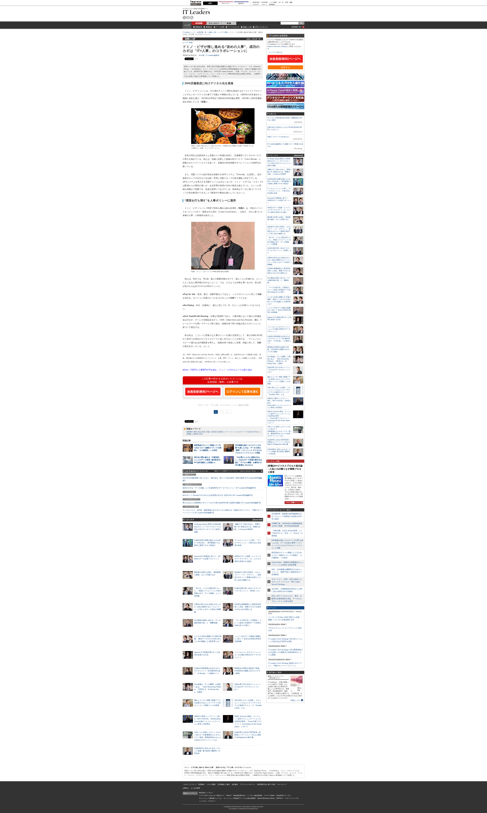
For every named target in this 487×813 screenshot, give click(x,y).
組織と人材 (247, 27)
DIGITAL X (279, 798)
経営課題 (199, 23)
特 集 (229, 23)
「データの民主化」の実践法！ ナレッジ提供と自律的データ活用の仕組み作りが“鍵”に (248, 622)
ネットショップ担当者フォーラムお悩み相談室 (240, 798)
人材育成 (214, 432)
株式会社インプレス (206, 793)
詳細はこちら (295, 700)
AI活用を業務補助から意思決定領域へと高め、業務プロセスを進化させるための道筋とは (247, 606)
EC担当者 (265, 2)
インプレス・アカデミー (207, 801)
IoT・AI (281, 2)
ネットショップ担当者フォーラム (210, 798)
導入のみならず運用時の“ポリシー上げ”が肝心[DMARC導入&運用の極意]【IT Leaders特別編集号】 (222, 503)
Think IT (229, 795)
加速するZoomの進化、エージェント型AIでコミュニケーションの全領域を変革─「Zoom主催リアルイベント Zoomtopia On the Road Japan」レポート (248, 721)
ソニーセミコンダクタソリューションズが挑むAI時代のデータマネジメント (247, 654)
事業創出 (209, 27)
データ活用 (220, 27)
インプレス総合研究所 (254, 795)
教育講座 (272, 4)
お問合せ (186, 788)
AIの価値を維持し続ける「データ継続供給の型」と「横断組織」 (278, 280)
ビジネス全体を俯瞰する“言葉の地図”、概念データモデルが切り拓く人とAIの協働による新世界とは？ (207, 638)
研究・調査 (288, 2)
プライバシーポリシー (247, 784)
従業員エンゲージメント (226, 432)
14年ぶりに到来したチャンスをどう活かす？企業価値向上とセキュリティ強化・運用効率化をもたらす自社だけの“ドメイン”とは (279, 431)
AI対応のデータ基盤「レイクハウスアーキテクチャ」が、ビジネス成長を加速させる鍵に (247, 558)
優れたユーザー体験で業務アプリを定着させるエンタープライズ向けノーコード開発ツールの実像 (207, 702)
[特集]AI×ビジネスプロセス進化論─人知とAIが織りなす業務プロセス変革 (285, 468)
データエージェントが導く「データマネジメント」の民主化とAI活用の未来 (247, 542)
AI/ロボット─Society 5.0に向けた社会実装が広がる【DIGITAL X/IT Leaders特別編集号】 (218, 495)
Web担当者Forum (239, 795)
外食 (201, 434)
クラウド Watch (269, 795)
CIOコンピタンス (261, 27)
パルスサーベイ (241, 432)
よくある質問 (195, 788)
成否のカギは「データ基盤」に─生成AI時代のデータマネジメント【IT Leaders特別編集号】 (219, 488)
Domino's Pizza (252, 432)
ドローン (264, 4)
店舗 (207, 432)
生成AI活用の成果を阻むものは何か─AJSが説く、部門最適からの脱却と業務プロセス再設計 (207, 542)
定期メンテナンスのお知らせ (278, 137)
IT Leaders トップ (189, 32)
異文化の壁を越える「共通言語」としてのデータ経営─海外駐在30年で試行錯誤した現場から (207, 459)
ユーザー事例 (223, 32)
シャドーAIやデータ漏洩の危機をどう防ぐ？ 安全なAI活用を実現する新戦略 (247, 638)
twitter (184, 17)
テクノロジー (214, 23)
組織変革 (190, 432)
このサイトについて (189, 784)
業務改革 (198, 27)
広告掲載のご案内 (224, 784)
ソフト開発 (273, 2)
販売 (203, 432)
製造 (195, 432)
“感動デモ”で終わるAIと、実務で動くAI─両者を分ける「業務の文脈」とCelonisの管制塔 (247, 526)
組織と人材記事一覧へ (254, 39)
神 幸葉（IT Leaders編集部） (210, 55)
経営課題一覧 (201, 32)
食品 (199, 432)
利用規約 (201, 784)
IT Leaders (196, 12)
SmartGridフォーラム (283, 795)
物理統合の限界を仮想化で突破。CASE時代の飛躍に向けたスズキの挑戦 (247, 670)
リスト (196, 58)
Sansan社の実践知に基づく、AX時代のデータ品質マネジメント (279, 200)
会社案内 (235, 784)
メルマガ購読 (211, 784)
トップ (187, 25)
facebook (188, 17)
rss (191, 17)
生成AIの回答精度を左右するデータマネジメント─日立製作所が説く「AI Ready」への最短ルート (207, 670)
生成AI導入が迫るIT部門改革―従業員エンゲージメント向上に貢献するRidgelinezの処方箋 (247, 734)
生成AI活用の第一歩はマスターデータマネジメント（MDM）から (279, 250)
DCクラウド (226, 3)
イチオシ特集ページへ (292, 502)
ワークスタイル (233, 27)
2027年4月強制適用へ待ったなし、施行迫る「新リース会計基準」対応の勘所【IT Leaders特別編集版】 (222, 479)
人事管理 (195, 434)
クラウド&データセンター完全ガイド (211, 795)
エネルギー (256, 4)
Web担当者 (256, 2)
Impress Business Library (276, 46)
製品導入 (241, 3)
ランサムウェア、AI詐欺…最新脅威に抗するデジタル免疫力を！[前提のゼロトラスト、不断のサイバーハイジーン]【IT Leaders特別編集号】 (223, 511)
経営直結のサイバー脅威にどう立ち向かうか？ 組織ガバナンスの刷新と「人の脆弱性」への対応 (207, 447)
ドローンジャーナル (292, 798)
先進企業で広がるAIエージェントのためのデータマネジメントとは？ (247, 686)
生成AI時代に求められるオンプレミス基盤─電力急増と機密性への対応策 (207, 750)
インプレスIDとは (275, 52)
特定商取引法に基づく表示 (266, 784)
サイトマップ (282, 784)
